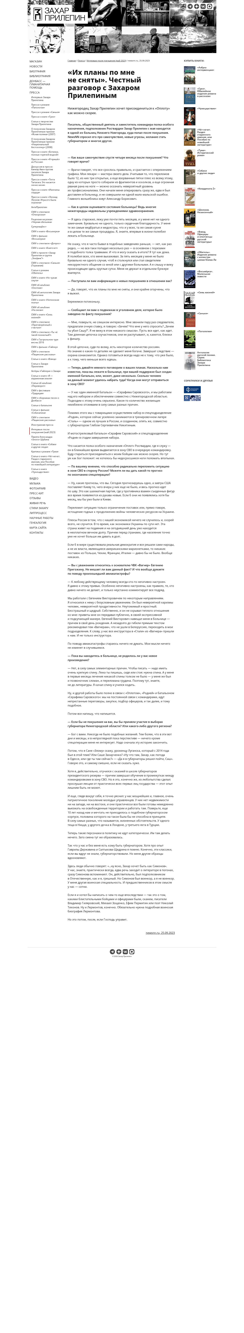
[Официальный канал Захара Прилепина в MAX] (209, 6)
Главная (72, 60)
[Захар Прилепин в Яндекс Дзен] (196, 6)
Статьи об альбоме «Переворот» (41, 384)
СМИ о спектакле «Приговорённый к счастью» (41, 324)
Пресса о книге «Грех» (43, 116)
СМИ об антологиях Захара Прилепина (45, 294)
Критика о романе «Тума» (45, 451)
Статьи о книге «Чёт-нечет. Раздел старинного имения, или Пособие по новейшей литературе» (45, 460)
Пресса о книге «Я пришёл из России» (45, 161)
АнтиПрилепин (39, 207)
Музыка (35, 483)
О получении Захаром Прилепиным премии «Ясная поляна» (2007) (43, 131)
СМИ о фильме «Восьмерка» (39, 237)
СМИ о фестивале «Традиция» (40, 392)
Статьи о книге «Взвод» (43, 359)
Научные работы (41, 518)
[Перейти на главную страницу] (59, 21)
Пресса (35, 92)
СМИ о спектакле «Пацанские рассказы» (43, 353)
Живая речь (38, 503)
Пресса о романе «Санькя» (45, 112)
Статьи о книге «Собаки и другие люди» (43, 446)
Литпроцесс (38, 513)
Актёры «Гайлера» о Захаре (46, 371)
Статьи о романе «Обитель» (40, 272)
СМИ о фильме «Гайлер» (44, 347)
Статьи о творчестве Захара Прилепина (42, 123)
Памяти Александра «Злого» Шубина (41, 438)
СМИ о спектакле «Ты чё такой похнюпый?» (44, 333)
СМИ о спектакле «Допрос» (46, 243)
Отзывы (35, 498)
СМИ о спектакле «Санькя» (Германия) (45, 264)
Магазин (36, 61)
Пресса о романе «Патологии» (40, 106)
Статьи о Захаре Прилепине (39, 365)
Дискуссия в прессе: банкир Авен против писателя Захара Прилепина (42, 170)
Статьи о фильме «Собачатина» (40, 411)
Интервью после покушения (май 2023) (43, 431)
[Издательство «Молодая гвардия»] (200, 389)
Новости (36, 66)
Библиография (40, 76)
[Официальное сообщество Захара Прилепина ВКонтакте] (203, 6)
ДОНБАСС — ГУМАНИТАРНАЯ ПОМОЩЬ (40, 84)
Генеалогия (38, 522)
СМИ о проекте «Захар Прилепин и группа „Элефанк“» (43, 255)
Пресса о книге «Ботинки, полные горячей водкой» (45, 153)
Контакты (36, 532)
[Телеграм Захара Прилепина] (190, 6)
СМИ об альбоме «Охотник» (40, 286)
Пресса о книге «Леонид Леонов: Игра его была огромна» (44, 199)
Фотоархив (38, 488)
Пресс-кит (36, 493)
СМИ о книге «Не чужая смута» (44, 279)
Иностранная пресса (42, 424)
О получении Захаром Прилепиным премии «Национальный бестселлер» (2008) (43, 143)
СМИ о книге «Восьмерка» (45, 231)
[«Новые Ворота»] (200, 398)
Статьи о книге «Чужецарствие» (40, 470)
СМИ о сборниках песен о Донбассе (45, 399)
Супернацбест (38, 226)
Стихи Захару (39, 508)
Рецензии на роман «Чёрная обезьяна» (41, 221)
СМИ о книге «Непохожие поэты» (45, 301)
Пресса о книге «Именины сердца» (45, 191)
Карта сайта (38, 527)
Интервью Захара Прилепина (40, 98)
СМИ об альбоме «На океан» (40, 309)
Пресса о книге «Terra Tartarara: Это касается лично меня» (43, 182)
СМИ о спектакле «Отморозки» (40, 213)
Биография (37, 71)
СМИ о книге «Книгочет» (44, 248)
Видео (34, 478)
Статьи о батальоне (41, 405)
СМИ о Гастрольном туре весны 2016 (44, 341)
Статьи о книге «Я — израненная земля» (42, 377)
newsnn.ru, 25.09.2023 (160, 933)
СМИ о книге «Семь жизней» (41, 316)
